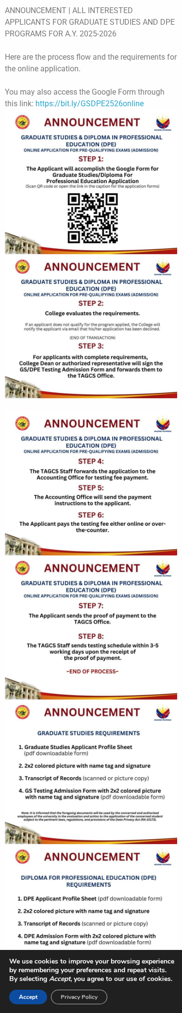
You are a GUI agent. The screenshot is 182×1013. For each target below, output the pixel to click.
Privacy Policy (79, 997)
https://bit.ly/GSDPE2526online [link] (89, 103)
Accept (28, 997)
